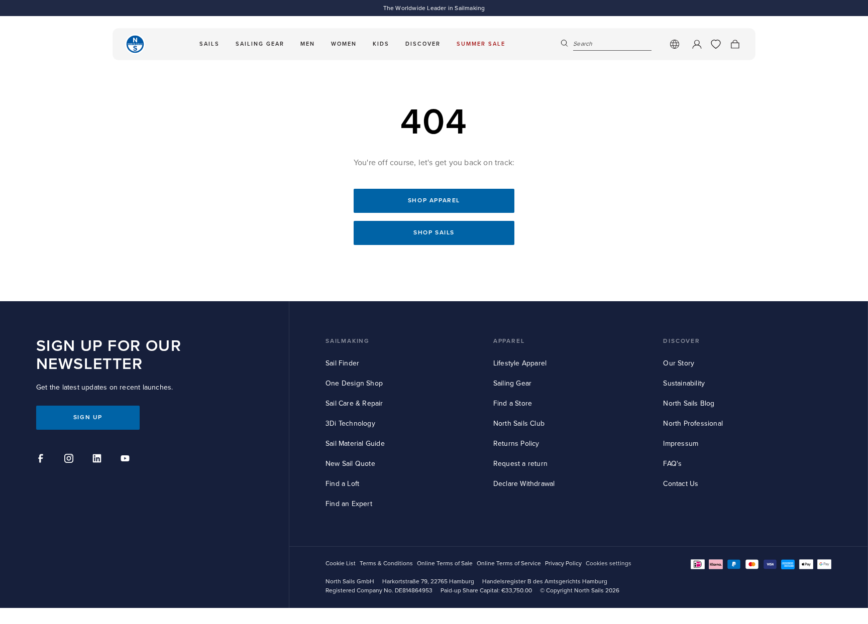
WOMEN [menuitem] (344, 44)
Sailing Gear (512, 383)
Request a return (520, 463)
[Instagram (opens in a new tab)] (70, 460)
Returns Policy (516, 443)
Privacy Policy (563, 563)
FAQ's (672, 463)
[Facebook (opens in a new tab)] (42, 460)
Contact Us (680, 483)
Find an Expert (348, 504)
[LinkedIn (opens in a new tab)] (98, 460)
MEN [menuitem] (307, 44)
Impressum (680, 443)
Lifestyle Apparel (520, 363)
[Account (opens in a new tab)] (697, 44)
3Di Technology (350, 423)
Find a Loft (342, 483)
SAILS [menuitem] (209, 44)
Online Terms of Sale (445, 563)
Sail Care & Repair (354, 403)
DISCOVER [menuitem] (423, 44)
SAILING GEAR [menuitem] (260, 44)
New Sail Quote (350, 463)
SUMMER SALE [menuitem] (481, 44)
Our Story (678, 363)
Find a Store (512, 403)
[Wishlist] (716, 44)
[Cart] (735, 44)
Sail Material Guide (355, 443)
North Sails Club (519, 423)
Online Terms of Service (509, 563)
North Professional (693, 423)
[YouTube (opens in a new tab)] (127, 460)
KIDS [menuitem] (381, 44)
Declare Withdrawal (524, 483)
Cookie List (340, 563)
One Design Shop (354, 383)
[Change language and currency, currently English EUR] (675, 44)
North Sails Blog (688, 403)
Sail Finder (342, 363)
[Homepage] (135, 44)
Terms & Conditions (386, 563)
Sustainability (684, 383)
